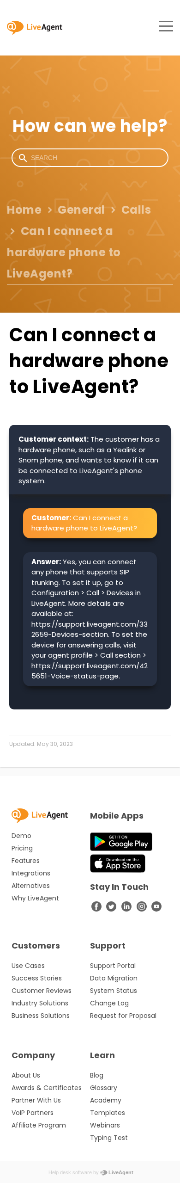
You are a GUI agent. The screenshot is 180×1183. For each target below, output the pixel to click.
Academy (105, 1100)
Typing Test (109, 1137)
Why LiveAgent (35, 898)
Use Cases (28, 965)
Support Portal (113, 965)
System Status (113, 990)
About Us (26, 1075)
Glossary (103, 1087)
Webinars (105, 1125)
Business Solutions (41, 1015)
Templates (107, 1112)
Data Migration (114, 978)
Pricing (22, 848)
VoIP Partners (33, 1112)
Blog (96, 1075)
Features (26, 860)
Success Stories (37, 978)
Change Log (109, 1003)
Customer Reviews (42, 990)
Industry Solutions (40, 1003)
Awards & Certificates (47, 1087)
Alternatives (31, 885)
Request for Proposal (123, 1015)
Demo (21, 835)
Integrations (31, 873)
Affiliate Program (39, 1125)
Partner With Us (36, 1100)
